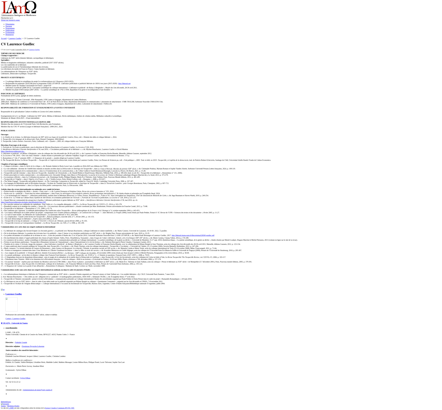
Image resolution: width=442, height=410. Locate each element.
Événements (10, 32)
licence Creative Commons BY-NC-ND (60, 408)
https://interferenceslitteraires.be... (13, 151)
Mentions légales (13, 406)
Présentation (10, 24)
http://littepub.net (124, 83)
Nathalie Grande (21, 342)
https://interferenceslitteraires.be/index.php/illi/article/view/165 (23, 202)
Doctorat (9, 26)
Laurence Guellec (15, 38)
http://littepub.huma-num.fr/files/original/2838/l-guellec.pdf (193, 235)
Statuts (3, 406)
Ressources (10, 34)
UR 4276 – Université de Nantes (14, 323)
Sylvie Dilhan (25, 378)
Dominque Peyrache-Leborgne (33, 346)
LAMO (11, 408)
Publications (10, 30)
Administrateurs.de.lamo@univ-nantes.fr (37, 390)
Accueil (4, 38)
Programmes (10, 28)
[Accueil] (19, 16)
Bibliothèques (6, 402)
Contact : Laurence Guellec (15, 319)
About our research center (10, 20)
